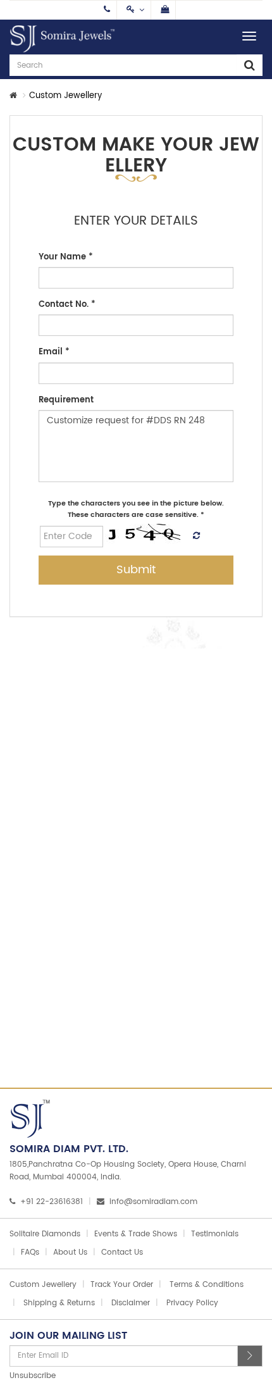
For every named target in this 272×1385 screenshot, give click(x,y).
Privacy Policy (192, 1303)
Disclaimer (130, 1303)
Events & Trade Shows (135, 1234)
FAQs (30, 1252)
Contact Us (122, 1252)
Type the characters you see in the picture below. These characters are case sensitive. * (136, 509)
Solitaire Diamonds (44, 1234)
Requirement (66, 400)
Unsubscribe (32, 1376)
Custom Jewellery (43, 1285)
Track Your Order (121, 1285)
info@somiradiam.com (153, 1202)
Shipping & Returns (59, 1303)
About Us (70, 1252)
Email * (54, 352)
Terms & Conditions (207, 1285)
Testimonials (214, 1234)
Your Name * (66, 257)
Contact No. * (67, 304)
